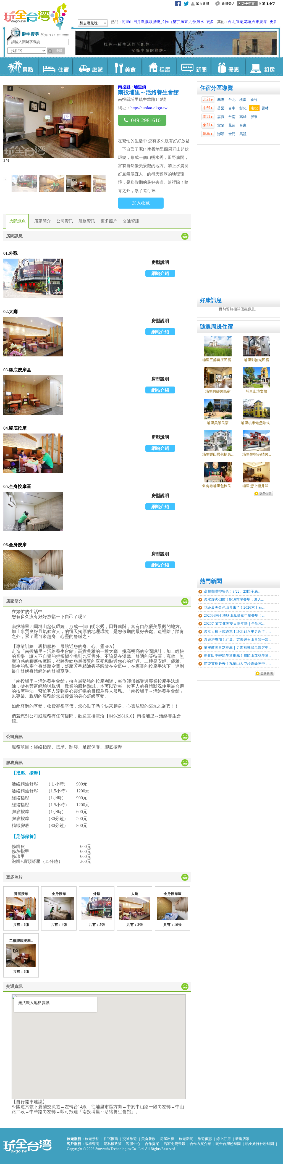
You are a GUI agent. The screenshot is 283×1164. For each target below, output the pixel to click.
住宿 (55, 66)
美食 (124, 66)
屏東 (254, 117)
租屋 (159, 66)
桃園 (243, 100)
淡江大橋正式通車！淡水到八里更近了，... (237, 631)
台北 (231, 22)
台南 (231, 117)
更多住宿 (265, 493)
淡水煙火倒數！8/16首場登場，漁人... (234, 599)
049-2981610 (146, 120)
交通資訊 (131, 221)
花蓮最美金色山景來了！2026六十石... (234, 607)
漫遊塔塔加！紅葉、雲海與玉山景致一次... (237, 639)
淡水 (200, 22)
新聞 (193, 66)
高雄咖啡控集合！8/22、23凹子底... (232, 591)
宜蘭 (239, 22)
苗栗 (220, 108)
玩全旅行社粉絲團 (259, 1144)
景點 (20, 66)
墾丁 (176, 22)
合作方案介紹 (200, 1144)
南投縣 (124, 87)
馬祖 (243, 134)
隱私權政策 (113, 1144)
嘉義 (220, 117)
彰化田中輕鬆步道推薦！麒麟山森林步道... (237, 655)
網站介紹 (160, 273)
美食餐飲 (148, 1139)
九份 (192, 22)
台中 (231, 108)
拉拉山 (166, 22)
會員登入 (228, 4)
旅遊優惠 (205, 1139)
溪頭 (148, 22)
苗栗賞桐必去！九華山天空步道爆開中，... (237, 663)
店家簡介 (42, 221)
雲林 (265, 108)
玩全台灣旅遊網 (35, 16)
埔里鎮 (140, 87)
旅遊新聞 (186, 1139)
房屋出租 (167, 1139)
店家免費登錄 (174, 1144)
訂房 (262, 66)
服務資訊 (86, 221)
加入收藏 (141, 203)
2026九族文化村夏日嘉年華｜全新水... (234, 623)
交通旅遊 (129, 1139)
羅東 (184, 22)
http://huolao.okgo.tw (148, 108)
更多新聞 (267, 673)
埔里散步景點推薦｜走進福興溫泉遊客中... (237, 647)
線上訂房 (223, 1139)
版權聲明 (92, 1144)
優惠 (228, 66)
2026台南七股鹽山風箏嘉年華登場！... (234, 615)
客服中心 (133, 1144)
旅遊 (89, 66)
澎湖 (263, 22)
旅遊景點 (92, 1139)
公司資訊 (64, 221)
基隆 (220, 100)
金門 (231, 134)
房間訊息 (17, 221)
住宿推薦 (111, 1139)
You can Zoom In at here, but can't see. (33, 279)
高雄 (243, 117)
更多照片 (109, 221)
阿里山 (127, 22)
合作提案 (152, 1144)
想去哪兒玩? (89, 23)
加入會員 (202, 4)
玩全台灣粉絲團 (228, 1144)
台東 (255, 22)
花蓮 (247, 22)
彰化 (243, 108)
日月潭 (138, 22)
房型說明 (160, 262)
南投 (254, 108)
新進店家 (242, 1139)
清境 (156, 22)
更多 (210, 22)
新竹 (254, 100)
